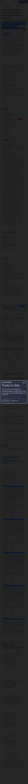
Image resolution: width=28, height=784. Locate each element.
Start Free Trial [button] (6, 400)
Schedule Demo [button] (14, 400)
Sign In (24, 382)
